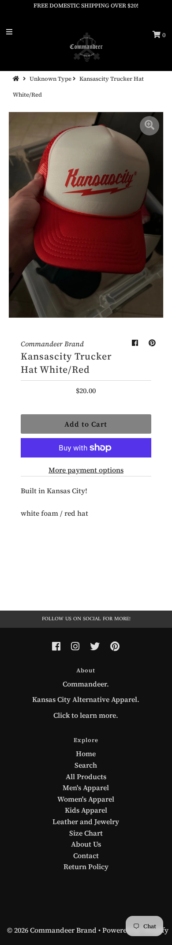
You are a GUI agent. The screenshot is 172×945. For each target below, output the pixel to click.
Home (86, 753)
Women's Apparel (85, 799)
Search (86, 765)
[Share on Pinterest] (152, 343)
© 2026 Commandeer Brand (52, 930)
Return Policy (86, 866)
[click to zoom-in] (149, 125)
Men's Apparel (86, 787)
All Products (86, 776)
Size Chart (86, 833)
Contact (86, 855)
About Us (86, 844)
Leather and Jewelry (85, 821)
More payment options (86, 470)
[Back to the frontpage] (17, 78)
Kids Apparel (86, 810)
